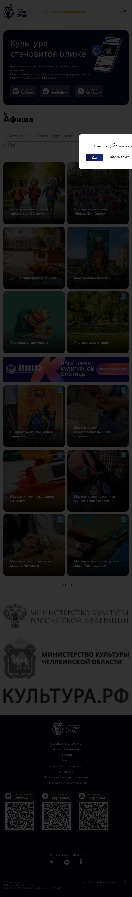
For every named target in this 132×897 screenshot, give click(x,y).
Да (94, 157)
